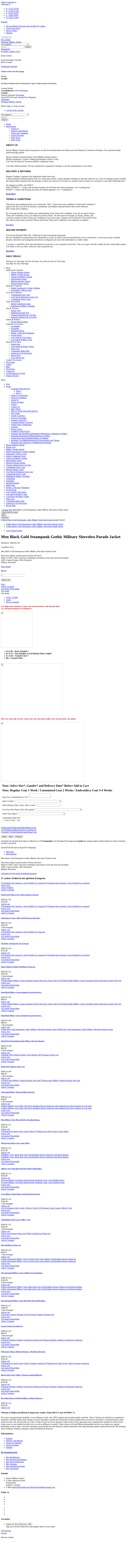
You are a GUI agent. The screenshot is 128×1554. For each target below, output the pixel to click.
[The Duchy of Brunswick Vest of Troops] (23, 932)
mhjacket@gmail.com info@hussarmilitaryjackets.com (33, 1487)
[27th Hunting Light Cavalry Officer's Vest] (36, 1208)
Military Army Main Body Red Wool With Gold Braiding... (21, 1169)
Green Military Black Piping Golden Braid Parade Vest (20, 1194)
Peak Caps (15, 349)
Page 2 (18, 393)
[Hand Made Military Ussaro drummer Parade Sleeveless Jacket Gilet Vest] (61, 981)
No (18, 820)
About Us (15, 129)
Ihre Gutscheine (12, 1468)
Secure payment (17, 402)
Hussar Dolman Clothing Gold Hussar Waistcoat (18, 967)
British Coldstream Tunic (21, 304)
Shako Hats (15, 344)
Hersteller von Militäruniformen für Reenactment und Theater (35, 440)
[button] (8, 268)
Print (3, 584)
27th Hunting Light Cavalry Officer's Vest (15, 1220)
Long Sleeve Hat (17, 358)
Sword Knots (16, 335)
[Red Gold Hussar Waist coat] (25, 1234)
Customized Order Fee (11, 818)
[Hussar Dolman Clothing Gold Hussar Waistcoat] (45, 955)
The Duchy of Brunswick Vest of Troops (15, 943)
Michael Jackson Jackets (20, 281)
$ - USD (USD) (12, 18)
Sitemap (9, 33)
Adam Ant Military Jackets (21, 277)
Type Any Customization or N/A (15, 797)
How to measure (12, 602)
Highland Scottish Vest (20, 313)
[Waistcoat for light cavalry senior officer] (34, 1131)
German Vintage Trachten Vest (12, 1326)
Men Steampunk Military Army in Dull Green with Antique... (22, 1273)
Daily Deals (15, 138)
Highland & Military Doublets (23, 306)
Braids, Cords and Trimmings (22, 333)
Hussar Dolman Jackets (20, 272)
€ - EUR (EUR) (12, 13)
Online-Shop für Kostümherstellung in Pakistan (29, 438)
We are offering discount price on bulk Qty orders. (26, 26)
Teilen (11, 837)
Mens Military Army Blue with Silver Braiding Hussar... (20, 1120)
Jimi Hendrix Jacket (19, 279)
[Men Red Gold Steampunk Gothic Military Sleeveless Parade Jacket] (57, 1029)
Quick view (5, 885)
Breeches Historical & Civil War (23, 317)
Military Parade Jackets (20, 275)
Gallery (14, 404)
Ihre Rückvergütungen (15, 1462)
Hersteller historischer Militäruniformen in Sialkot (30, 436)
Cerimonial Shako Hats (20, 351)
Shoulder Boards (17, 331)
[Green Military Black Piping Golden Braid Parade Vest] (32, 1181)
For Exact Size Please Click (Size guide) (18, 810)
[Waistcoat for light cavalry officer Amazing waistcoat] (45, 883)
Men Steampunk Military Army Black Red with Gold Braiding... (23, 1301)
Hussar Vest (15, 311)
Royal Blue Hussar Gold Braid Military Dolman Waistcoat (21, 1398)
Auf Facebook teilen (14, 531)
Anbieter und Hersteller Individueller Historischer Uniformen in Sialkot (39, 434)
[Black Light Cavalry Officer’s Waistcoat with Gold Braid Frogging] (45, 1363)
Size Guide (15, 413)
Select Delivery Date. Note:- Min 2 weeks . (19, 805)
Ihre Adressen (11, 1464)
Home (8, 386)
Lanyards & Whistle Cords (21, 340)
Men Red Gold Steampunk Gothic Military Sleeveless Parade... (23, 1041)
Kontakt (4, 22)
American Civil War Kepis (21, 353)
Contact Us (15, 407)
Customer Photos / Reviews (22, 422)
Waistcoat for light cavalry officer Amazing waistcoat (20, 895)
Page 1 (18, 391)
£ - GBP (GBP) (12, 15)
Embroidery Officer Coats (21, 290)
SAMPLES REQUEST (20, 431)
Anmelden (5, 100)
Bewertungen (11, 854)
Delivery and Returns (19, 131)
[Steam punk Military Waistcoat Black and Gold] (40, 1080)
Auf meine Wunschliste (10, 589)
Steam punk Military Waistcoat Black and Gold (17, 1092)
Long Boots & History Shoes (22, 346)
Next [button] (3, 515)
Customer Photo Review (20, 389)
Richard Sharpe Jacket (20, 284)
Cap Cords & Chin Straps (21, 337)
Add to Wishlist (7, 888)
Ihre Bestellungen (13, 1457)
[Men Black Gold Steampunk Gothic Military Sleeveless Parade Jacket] (30, 520)
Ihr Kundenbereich (9, 1452)
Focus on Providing (18, 418)
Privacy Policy (12, 31)
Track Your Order (13, 28)
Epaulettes (15, 328)
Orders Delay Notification (21, 425)
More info (10, 852)
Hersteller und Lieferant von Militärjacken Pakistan (31, 443)
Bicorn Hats (15, 355)
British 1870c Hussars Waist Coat (13, 1067)
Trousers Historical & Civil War (23, 315)
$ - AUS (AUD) (12, 9)
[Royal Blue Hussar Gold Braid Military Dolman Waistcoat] (41, 1387)
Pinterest (19, 837)
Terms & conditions (18, 398)
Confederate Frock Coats (21, 299)
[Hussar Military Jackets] (11, 42)
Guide (8, 600)
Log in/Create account (15, 110)
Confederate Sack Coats (20, 295)
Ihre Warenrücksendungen (16, 1459)
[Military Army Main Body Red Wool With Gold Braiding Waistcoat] (35, 1156)
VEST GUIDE (12, 598)
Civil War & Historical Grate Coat (24, 297)
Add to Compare (7, 587)
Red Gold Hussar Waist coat (11, 1245)
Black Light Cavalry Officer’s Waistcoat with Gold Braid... (21, 1375)
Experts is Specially (18, 420)
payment (14, 427)
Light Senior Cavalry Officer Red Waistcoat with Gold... (20, 918)
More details (6, 567)
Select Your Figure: (10, 814)
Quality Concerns (18, 416)
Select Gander (8, 801)
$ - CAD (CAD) (12, 11)
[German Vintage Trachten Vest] (27, 1315)
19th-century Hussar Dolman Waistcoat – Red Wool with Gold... (23, 1352)
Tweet (4, 837)
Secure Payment (17, 135)
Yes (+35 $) (9, 820)
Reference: (5, 543)
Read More (10, 225)
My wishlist (5, 40)
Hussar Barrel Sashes (19, 322)
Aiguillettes (15, 326)
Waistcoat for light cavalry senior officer (15, 1143)
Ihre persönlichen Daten (15, 1466)
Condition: (5, 547)
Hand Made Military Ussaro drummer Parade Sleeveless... (21, 992)
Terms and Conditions (19, 133)
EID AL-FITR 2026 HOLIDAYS (24, 411)
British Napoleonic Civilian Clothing (25, 288)
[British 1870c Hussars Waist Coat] (29, 1055)
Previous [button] (5, 517)
